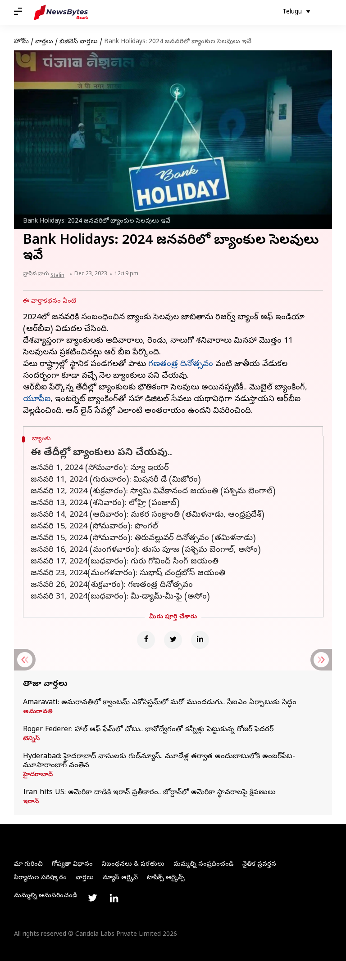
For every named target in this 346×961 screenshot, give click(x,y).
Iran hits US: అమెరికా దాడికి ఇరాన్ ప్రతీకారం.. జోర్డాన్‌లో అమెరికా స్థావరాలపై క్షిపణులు (149, 792)
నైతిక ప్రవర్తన (259, 864)
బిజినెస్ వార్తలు (78, 42)
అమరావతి (38, 712)
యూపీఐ (36, 399)
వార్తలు (44, 42)
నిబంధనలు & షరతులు (133, 864)
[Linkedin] (200, 640)
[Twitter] (173, 640)
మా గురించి (28, 864)
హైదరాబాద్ (38, 775)
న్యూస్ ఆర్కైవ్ (120, 878)
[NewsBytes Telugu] (61, 12)
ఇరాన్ (31, 802)
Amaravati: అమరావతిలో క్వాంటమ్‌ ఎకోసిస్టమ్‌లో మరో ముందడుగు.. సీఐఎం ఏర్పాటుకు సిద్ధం (159, 702)
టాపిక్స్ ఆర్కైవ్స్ (166, 878)
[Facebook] (146, 640)
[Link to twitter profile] (92, 898)
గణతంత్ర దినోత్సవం (180, 364)
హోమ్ (21, 42)
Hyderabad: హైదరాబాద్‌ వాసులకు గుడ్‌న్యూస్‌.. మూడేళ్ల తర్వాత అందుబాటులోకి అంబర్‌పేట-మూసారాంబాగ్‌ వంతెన (159, 761)
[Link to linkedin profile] (114, 898)
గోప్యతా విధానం (72, 864)
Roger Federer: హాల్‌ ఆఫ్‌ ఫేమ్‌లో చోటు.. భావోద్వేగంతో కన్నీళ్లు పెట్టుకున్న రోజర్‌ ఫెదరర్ (148, 729)
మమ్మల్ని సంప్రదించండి (203, 864)
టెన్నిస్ (31, 739)
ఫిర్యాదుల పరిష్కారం (40, 878)
